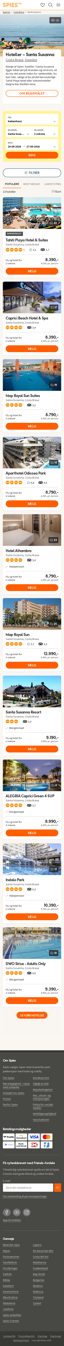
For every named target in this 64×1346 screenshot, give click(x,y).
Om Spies (8, 1077)
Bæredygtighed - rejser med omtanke (16, 1085)
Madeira (38, 1285)
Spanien (31, 59)
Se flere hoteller (32, 1015)
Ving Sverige (55, 1336)
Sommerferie (11, 1291)
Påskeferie (9, 1303)
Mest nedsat (31, 184)
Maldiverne (39, 1262)
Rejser (6, 1250)
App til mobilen (12, 1220)
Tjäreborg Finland (21, 1340)
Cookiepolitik (9, 1336)
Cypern (37, 1244)
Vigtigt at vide (41, 1083)
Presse (7, 1098)
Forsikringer (10, 1268)
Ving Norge (42, 1336)
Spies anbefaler (12, 1315)
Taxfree (7, 1274)
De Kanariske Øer (43, 1250)
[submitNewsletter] (57, 1187)
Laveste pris (52, 184)
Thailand (38, 1297)
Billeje (6, 1280)
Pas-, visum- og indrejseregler (42, 1097)
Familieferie (10, 1262)
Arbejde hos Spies (13, 1093)
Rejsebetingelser (43, 1089)
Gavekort (8, 1285)
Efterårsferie (10, 1297)
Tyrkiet (37, 1303)
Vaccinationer (41, 1119)
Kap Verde (39, 1274)
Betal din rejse (11, 1244)
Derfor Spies (10, 1104)
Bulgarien (38, 1280)
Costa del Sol (40, 1256)
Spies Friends (11, 1320)
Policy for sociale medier (43, 1106)
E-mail (6, 1180)
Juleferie (8, 1309)
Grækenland (40, 1268)
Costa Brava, (15, 59)
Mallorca (38, 1291)
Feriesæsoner (11, 1256)
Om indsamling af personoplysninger (25, 1196)
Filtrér (34, 173)
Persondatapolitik (26, 1336)
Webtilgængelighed (44, 1113)
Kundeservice (41, 1077)
